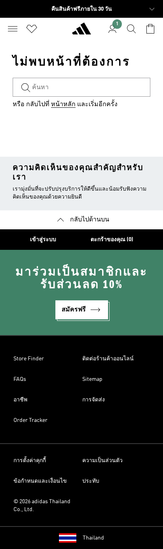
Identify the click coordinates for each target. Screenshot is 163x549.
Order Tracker (30, 420)
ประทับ (90, 481)
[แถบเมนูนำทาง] (12, 28)
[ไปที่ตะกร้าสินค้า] (150, 28)
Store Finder (28, 359)
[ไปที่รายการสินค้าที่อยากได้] (31, 28)
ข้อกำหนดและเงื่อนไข (40, 481)
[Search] (131, 28)
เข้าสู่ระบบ (43, 239)
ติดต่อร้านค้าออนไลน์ (108, 359)
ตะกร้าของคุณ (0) (112, 239)
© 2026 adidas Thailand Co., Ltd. (41, 505)
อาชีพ (20, 400)
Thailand (93, 538)
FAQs (19, 379)
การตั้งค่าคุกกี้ (29, 460)
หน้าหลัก (63, 104)
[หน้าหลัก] (81, 31)
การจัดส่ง (93, 400)
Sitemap (92, 379)
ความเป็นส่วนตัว (102, 460)
